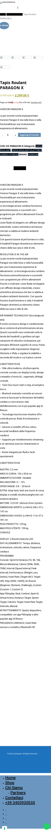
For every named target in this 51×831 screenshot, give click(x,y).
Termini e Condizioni (13, 712)
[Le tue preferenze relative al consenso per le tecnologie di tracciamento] (4, 828)
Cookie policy (10, 709)
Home (3, 14)
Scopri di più (36, 102)
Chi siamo (14, 787)
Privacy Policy (10, 706)
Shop (7, 691)
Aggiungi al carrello (29, 135)
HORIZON (33, 154)
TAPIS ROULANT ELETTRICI (27, 150)
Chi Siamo (9, 685)
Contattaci (9, 694)
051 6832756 (7, 665)
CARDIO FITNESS (14, 14)
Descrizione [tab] (20, 168)
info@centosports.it (7, 667)
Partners (8, 688)
